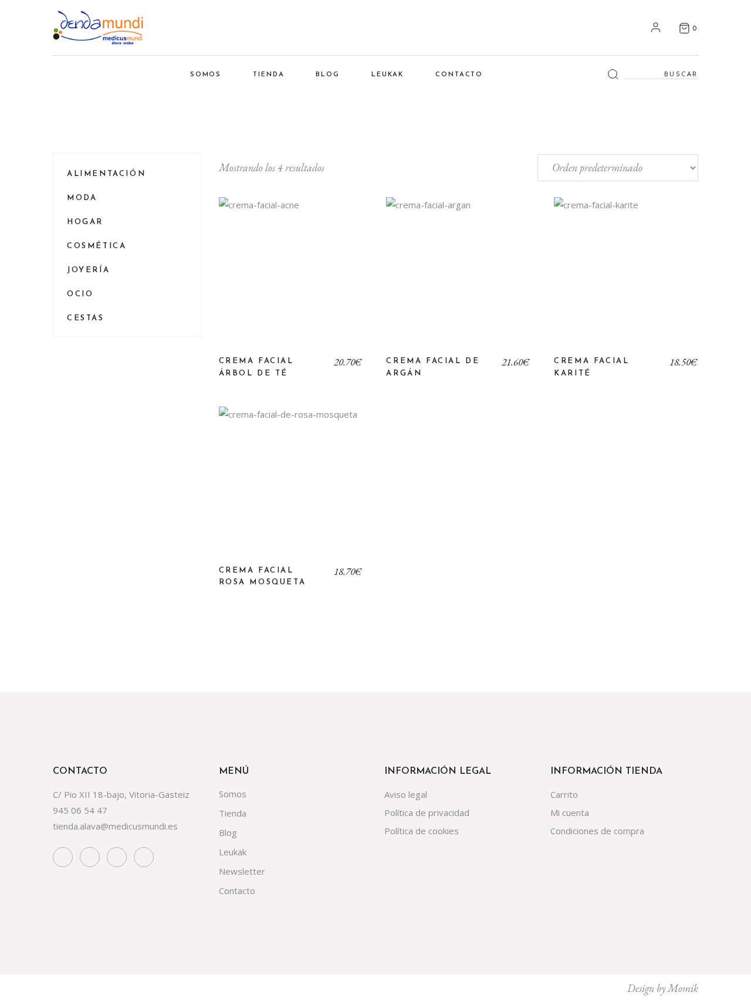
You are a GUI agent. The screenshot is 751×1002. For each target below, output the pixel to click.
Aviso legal (405, 794)
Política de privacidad (426, 812)
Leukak (232, 852)
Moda (82, 198)
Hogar (85, 222)
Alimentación (106, 174)
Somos (232, 794)
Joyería (88, 270)
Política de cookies (421, 831)
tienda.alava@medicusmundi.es (115, 826)
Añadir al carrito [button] (290, 278)
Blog (228, 832)
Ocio (80, 294)
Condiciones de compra (597, 831)
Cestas (85, 318)
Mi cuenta (569, 812)
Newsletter (242, 871)
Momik (683, 988)
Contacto (237, 890)
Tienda (232, 813)
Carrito (564, 794)
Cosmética (96, 246)
